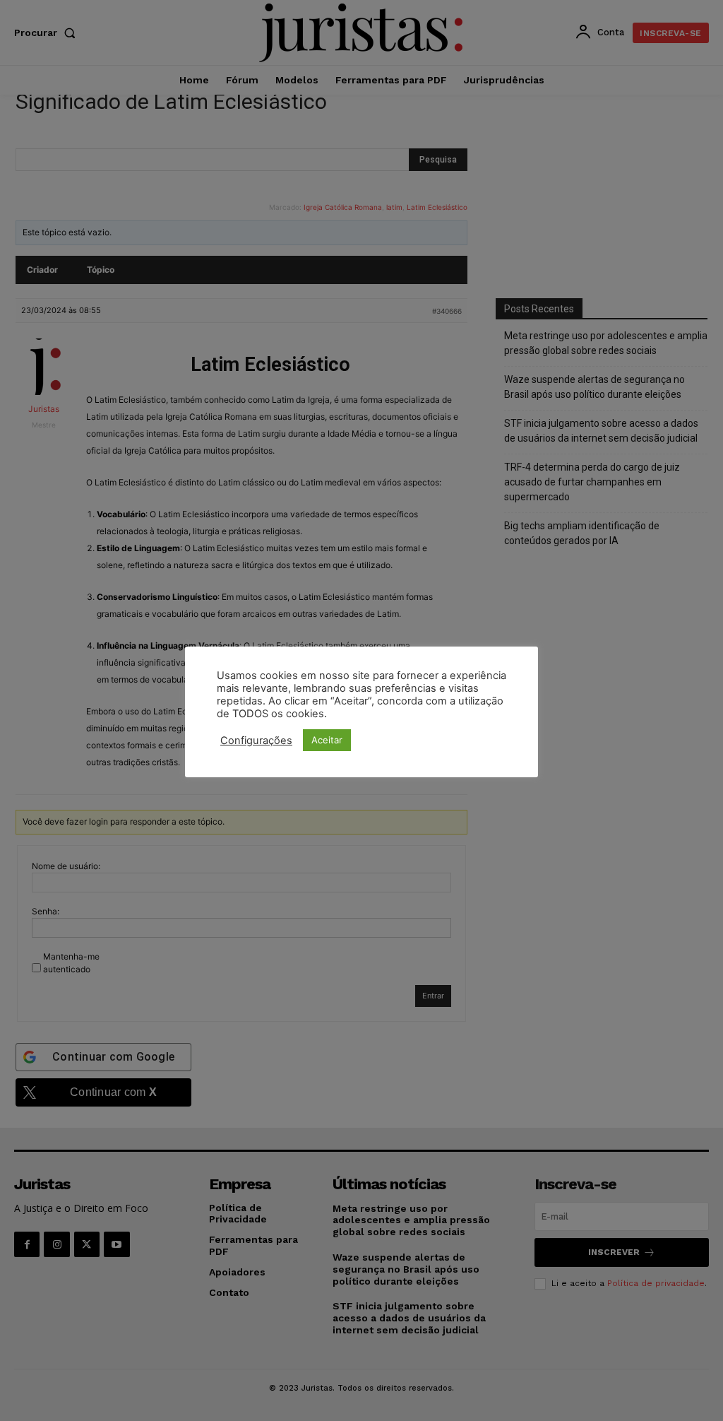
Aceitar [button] (326, 739)
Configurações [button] (256, 740)
